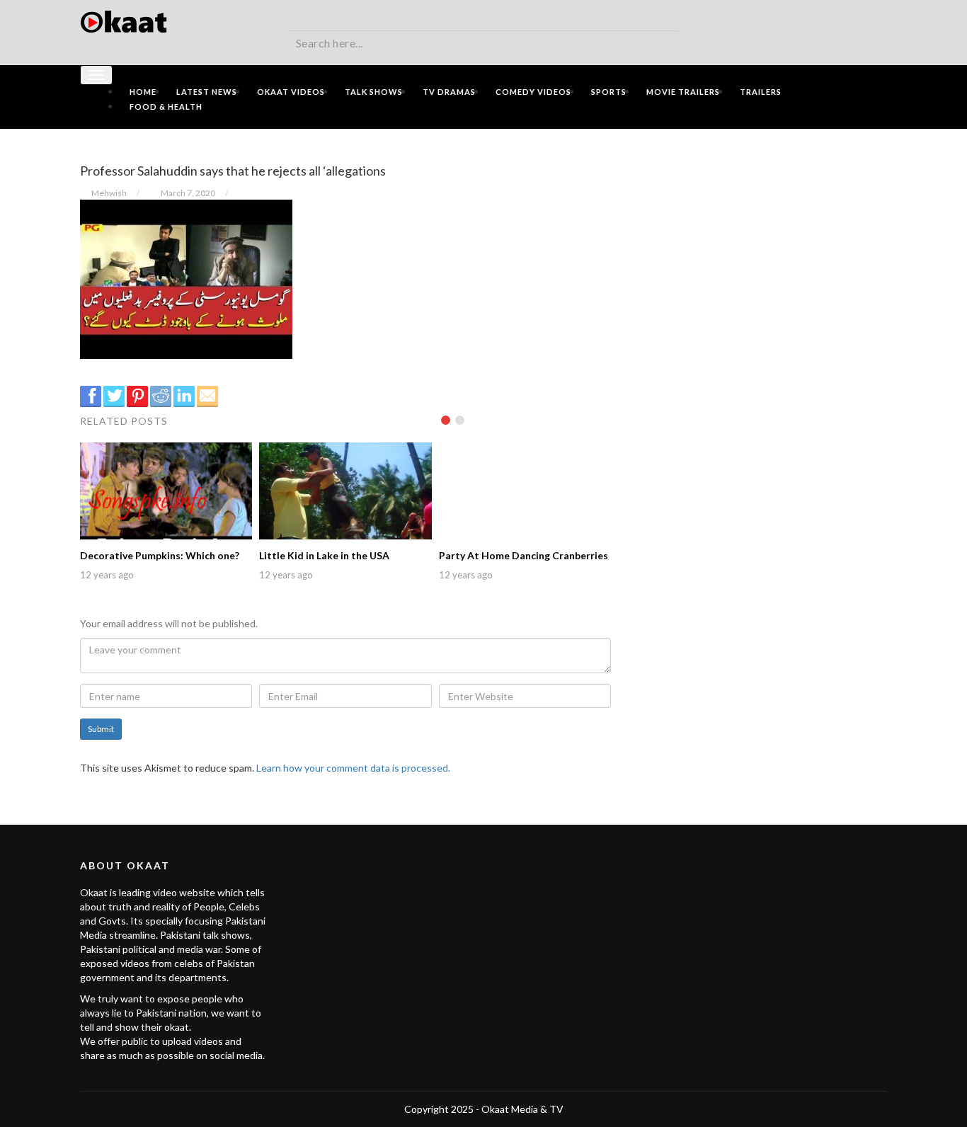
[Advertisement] (759, 238)
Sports (608, 91)
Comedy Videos (533, 91)
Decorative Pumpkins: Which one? (159, 555)
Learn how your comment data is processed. (353, 768)
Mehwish (109, 193)
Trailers (761, 91)
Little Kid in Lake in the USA (324, 555)
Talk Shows (374, 91)
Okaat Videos (291, 91)
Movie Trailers (683, 91)
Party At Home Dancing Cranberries (523, 555)
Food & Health (166, 106)
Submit (101, 728)
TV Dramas (449, 91)
